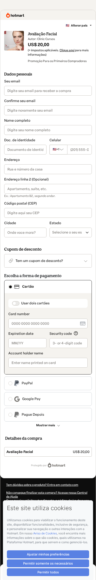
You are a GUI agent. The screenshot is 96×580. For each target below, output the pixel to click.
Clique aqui (67, 50)
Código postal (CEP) (20, 203)
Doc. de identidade (19, 140)
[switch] (15, 303)
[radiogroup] (48, 351)
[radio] (10, 287)
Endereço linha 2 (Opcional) (26, 179)
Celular (55, 140)
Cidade (10, 223)
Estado (55, 223)
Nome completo (17, 120)
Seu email (12, 81)
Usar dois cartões (35, 303)
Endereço (12, 160)
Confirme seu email (19, 101)
